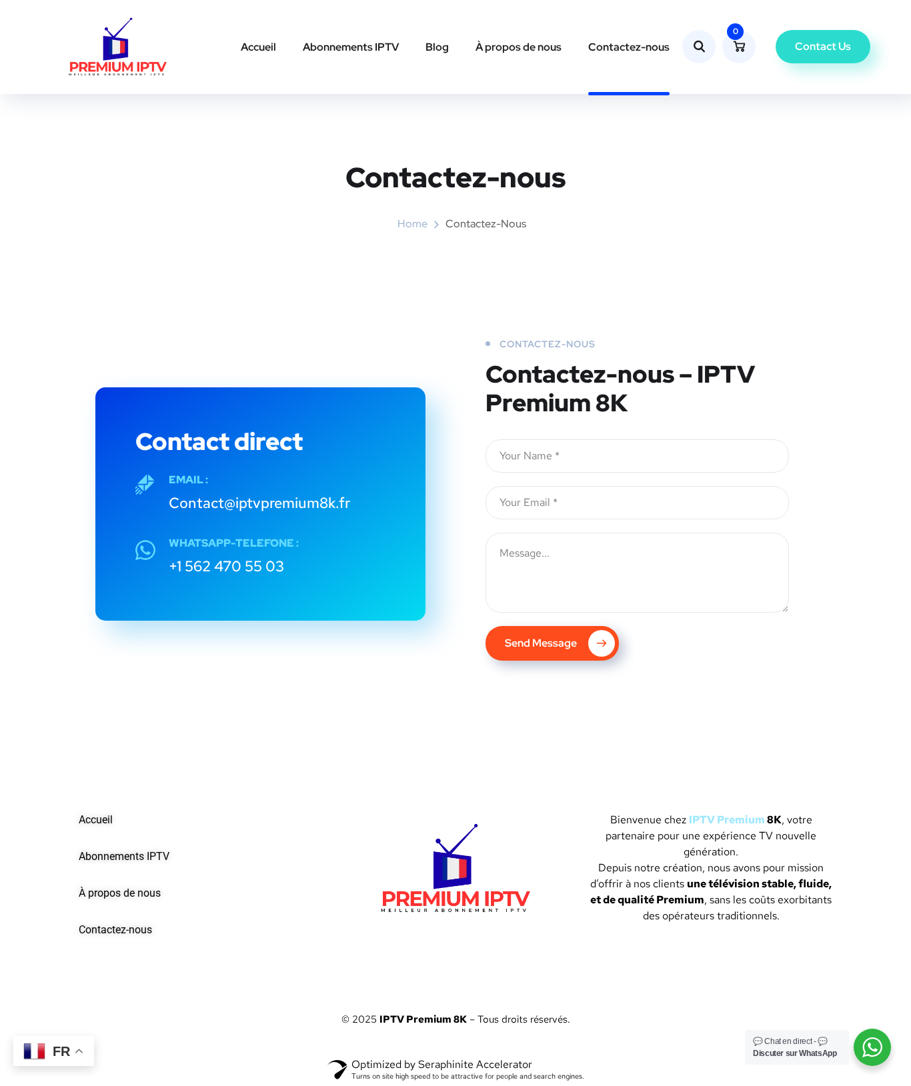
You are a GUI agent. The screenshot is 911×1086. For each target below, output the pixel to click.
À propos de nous (519, 47)
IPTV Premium (727, 820)
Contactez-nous (629, 47)
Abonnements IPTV (351, 47)
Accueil (258, 47)
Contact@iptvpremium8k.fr (259, 503)
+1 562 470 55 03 (226, 566)
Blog (437, 47)
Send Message (542, 643)
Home (412, 224)
